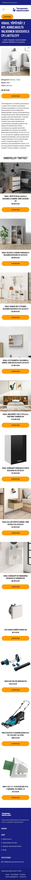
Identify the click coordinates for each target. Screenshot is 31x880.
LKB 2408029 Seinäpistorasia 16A (15, 630)
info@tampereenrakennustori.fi (9, 2)
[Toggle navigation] (3, 9)
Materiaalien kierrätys (10, 843)
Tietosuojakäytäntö (11, 877)
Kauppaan (7, 17)
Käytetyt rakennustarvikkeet (12, 846)
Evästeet (22, 874)
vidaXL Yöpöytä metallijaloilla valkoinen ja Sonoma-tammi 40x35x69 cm (15, 198)
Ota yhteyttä (14, 874)
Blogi (4, 850)
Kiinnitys (12, 80)
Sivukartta (22, 877)
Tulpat (18, 80)
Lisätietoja (15, 96)
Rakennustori (7, 839)
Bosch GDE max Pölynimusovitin (16, 681)
